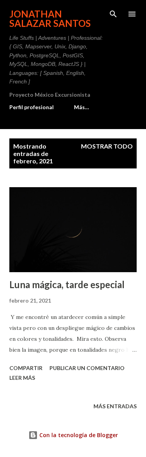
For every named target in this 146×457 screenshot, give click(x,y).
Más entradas (115, 406)
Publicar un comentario (87, 368)
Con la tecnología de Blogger (78, 435)
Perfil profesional (31, 107)
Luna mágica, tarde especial (67, 284)
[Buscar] (113, 14)
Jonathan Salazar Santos (50, 18)
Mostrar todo (107, 146)
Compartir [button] (25, 368)
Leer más (22, 377)
